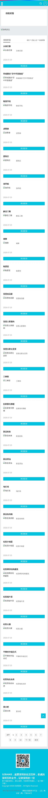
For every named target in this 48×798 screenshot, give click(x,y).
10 (20, 740)
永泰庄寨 (7, 46)
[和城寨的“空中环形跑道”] (9, 80)
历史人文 (34, 40)
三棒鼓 (6, 377)
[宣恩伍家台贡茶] (9, 356)
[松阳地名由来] (9, 686)
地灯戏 (6, 487)
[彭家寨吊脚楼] (9, 411)
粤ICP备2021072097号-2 (12, 791)
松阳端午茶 (8, 597)
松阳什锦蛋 (8, 542)
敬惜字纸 (7, 101)
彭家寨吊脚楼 (8, 404)
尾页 (36, 740)
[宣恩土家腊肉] (9, 328)
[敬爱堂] (9, 273)
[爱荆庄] (9, 163)
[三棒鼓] (9, 383)
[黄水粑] (9, 714)
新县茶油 (7, 459)
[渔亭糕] (9, 191)
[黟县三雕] (9, 218)
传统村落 (42, 40)
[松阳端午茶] (9, 603)
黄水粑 (6, 707)
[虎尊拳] (9, 135)
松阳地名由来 (8, 679)
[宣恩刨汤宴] (9, 301)
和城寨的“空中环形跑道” (13, 74)
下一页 (28, 740)
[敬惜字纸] (9, 108)
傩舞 (5, 239)
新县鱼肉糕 (8, 514)
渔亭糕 (6, 184)
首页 (28, 40)
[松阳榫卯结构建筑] (9, 576)
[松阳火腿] (9, 631)
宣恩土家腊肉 (8, 322)
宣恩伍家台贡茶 (9, 349)
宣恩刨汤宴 (8, 294)
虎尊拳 (6, 129)
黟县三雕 (7, 211)
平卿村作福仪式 (9, 652)
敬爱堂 (6, 266)
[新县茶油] (9, 466)
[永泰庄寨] (9, 53)
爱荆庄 (6, 156)
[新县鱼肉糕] (9, 521)
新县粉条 (7, 432)
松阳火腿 (7, 624)
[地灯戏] (9, 493)
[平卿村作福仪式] (9, 659)
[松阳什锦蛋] (9, 548)
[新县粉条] (9, 438)
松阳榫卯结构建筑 (10, 569)
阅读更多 (24, 66)
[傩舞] (9, 246)
